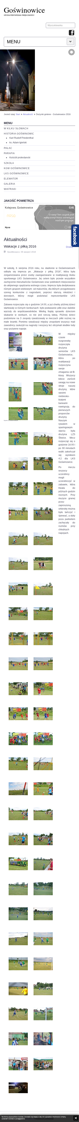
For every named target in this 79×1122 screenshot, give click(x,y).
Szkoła (9, 163)
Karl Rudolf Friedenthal (21, 138)
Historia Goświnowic (19, 133)
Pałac (8, 148)
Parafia (9, 153)
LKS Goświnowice (16, 173)
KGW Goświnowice (17, 168)
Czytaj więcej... (30, 1119)
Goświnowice (24, 10)
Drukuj (69, 247)
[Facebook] (71, 33)
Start (18, 114)
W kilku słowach (16, 128)
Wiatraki (10, 189)
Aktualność (28, 114)
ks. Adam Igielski (18, 142)
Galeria (9, 184)
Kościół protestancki (19, 157)
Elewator (11, 178)
